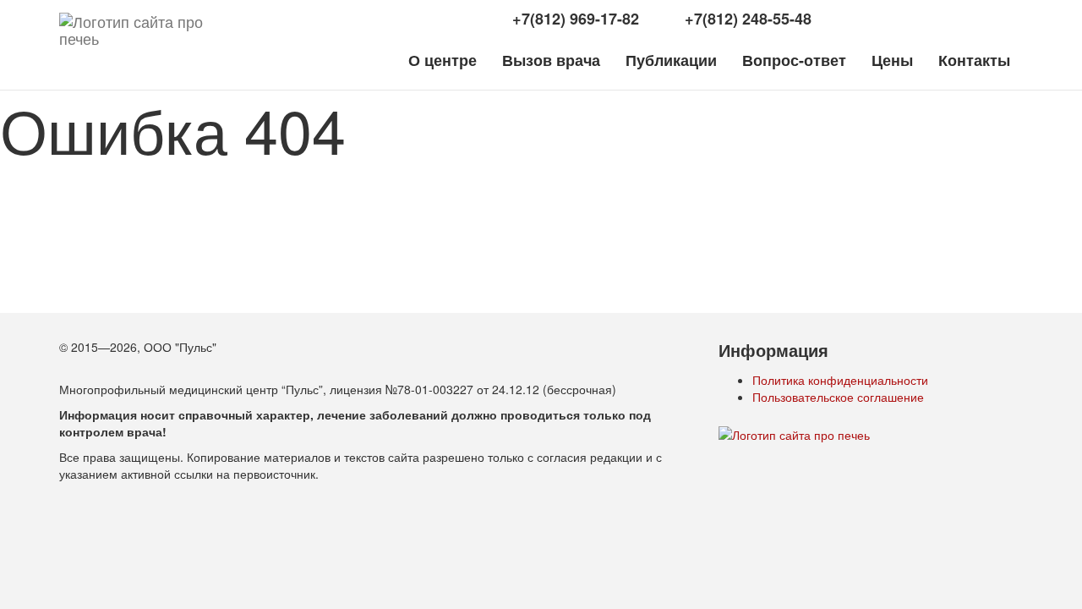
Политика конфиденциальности (840, 379)
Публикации (671, 60)
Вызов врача (551, 60)
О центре (442, 60)
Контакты (974, 60)
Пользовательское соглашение (838, 396)
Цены (892, 60)
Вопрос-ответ (794, 60)
